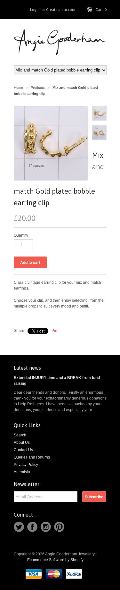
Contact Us (23, 450)
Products (38, 87)
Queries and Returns (32, 457)
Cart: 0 (101, 9)
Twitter (19, 527)
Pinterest (59, 527)
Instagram (46, 527)
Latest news (27, 368)
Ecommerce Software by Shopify (55, 560)
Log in (35, 9)
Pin (54, 330)
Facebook (32, 527)
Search (20, 435)
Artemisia (22, 472)
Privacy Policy (26, 464)
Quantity (21, 235)
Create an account (62, 9)
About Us (22, 442)
